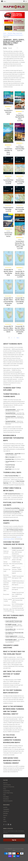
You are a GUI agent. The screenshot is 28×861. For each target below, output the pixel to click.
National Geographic (8, 800)
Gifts (4, 819)
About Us (5, 782)
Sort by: (5, 48)
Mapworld (10, 848)
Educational (6, 798)
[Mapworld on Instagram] (8, 824)
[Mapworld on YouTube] (6, 824)
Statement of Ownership (8, 786)
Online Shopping (7, 784)
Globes (4, 821)
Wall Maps (5, 813)
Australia (5, 807)
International (6, 811)
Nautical (5, 815)
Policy (4, 788)
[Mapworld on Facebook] (4, 824)
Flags (4, 817)
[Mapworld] (14, 6)
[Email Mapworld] (10, 824)
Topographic (6, 809)
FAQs (4, 794)
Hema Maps (6, 796)
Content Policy (6, 790)
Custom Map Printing (8, 792)
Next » (18, 337)
